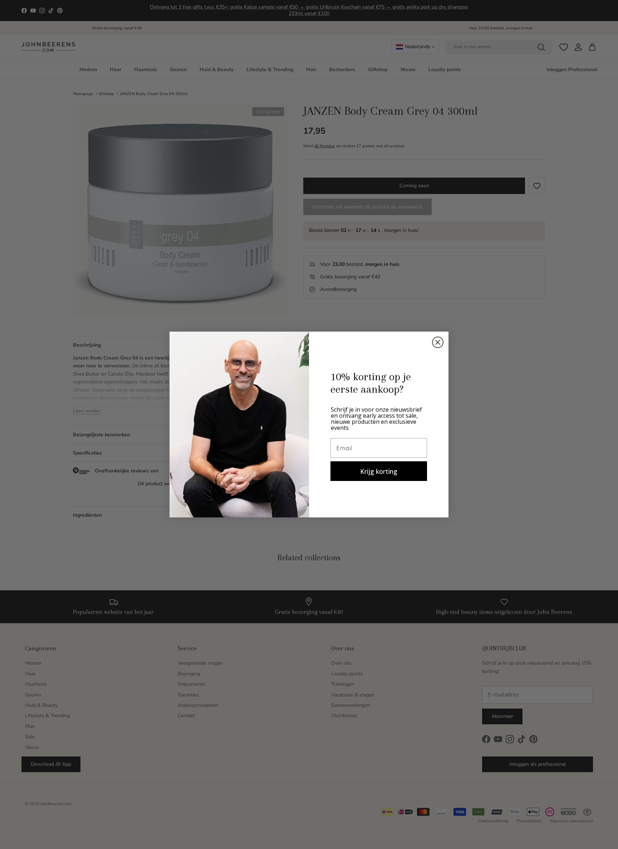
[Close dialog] (437, 342)
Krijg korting (378, 471)
